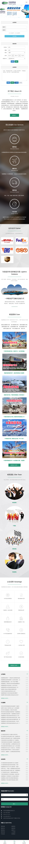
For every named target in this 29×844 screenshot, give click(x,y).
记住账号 (12, 33)
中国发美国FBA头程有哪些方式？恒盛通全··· (10, 740)
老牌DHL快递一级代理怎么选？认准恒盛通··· (10, 708)
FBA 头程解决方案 (16, 328)
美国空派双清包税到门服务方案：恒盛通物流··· (11, 770)
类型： (6, 52)
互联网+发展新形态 (21, 633)
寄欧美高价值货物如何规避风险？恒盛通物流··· (11, 711)
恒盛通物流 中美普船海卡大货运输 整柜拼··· (10, 776)
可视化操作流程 (7, 645)
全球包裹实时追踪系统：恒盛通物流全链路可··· (11, 713)
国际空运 (3, 828)
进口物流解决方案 (14, 324)
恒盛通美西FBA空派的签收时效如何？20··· (10, 687)
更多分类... (23, 328)
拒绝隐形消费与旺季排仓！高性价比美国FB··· (10, 749)
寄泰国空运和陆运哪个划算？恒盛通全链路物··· (11, 738)
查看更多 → (14, 115)
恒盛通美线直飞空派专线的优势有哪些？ (9, 693)
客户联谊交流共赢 (8, 657)
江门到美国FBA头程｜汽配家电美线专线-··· (10, 772)
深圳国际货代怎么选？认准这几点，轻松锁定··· (11, 747)
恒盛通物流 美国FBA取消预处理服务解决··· (10, 778)
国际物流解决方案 (5, 326)
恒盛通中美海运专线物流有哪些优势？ (9, 689)
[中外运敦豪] (7, 240)
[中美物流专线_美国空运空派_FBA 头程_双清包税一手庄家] (14, 427)
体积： (6, 55)
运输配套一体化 (21, 621)
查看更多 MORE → (14, 465)
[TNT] (22, 250)
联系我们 (13, 833)
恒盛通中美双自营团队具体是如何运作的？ (10, 694)
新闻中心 (13, 830)
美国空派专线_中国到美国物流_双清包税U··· (14, 394)
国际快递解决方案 (23, 324)
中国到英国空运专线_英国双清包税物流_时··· (14, 416)
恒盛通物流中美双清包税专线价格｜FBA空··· (10, 721)
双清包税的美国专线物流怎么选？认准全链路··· (11, 745)
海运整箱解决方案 (14, 326)
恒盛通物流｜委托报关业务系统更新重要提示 (10, 683)
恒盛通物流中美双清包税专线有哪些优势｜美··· (11, 719)
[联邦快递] (22, 240)
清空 (16, 61)
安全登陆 (14, 36)
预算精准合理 (21, 610)
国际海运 (3, 830)
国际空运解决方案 (7, 328)
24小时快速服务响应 (7, 633)
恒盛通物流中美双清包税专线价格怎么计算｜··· (11, 715)
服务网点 (13, 826)
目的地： (5, 47)
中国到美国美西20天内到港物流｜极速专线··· (10, 774)
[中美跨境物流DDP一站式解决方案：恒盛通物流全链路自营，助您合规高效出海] (14, 449)
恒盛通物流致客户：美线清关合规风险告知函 (10, 677)
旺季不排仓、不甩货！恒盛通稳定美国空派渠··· (11, 768)
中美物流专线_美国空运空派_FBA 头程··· (14, 438)
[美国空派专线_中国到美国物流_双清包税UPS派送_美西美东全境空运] (14, 384)
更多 (27, 702)
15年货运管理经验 (8, 598)
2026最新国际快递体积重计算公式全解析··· (10, 762)
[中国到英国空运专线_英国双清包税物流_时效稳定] (14, 405)
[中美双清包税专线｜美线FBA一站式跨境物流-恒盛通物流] (14, 340)
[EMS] (7, 250)
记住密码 (18, 33)
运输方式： (5, 58)
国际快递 (3, 826)
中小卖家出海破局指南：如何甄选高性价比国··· (11, 744)
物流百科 (13, 828)
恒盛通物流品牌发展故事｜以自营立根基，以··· (11, 679)
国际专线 (3, 832)
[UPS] (7, 259)
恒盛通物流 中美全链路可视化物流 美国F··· (10, 779)
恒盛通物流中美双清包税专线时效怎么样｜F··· (11, 723)
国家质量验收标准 (8, 621)
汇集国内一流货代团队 (7, 610)
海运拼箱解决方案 (23, 326)
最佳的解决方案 (21, 598)
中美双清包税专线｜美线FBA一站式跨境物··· (14, 351)
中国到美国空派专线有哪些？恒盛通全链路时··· (11, 742)
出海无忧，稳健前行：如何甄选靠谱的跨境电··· (11, 751)
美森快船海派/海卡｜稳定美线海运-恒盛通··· (14, 373)
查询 (12, 61)
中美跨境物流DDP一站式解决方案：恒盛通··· (14, 460)
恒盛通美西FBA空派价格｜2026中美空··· (9, 685)
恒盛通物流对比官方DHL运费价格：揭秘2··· (10, 766)
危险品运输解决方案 (5, 324)
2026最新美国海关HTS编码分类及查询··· (9, 734)
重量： (6, 50)
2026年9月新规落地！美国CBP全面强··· (9, 709)
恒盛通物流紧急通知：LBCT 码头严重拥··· (10, 681)
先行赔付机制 (21, 657)
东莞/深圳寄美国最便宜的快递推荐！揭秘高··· (10, 706)
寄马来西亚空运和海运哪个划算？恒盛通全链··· (11, 736)
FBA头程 (3, 833)
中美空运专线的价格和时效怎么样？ (8, 691)
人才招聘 (13, 832)
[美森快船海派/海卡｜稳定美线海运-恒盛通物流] (14, 362)
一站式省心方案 (21, 645)
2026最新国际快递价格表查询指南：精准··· (10, 764)
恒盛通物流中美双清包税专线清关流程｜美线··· (11, 717)
